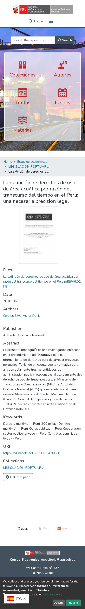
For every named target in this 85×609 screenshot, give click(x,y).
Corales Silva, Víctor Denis (21, 315)
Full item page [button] (19, 477)
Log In (39, 21)
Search (66, 40)
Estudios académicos (32, 161)
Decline (59, 603)
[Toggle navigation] (51, 21)
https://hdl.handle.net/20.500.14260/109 (33, 453)
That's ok (73, 603)
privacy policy (53, 594)
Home (7, 161)
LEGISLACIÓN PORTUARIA (29, 166)
